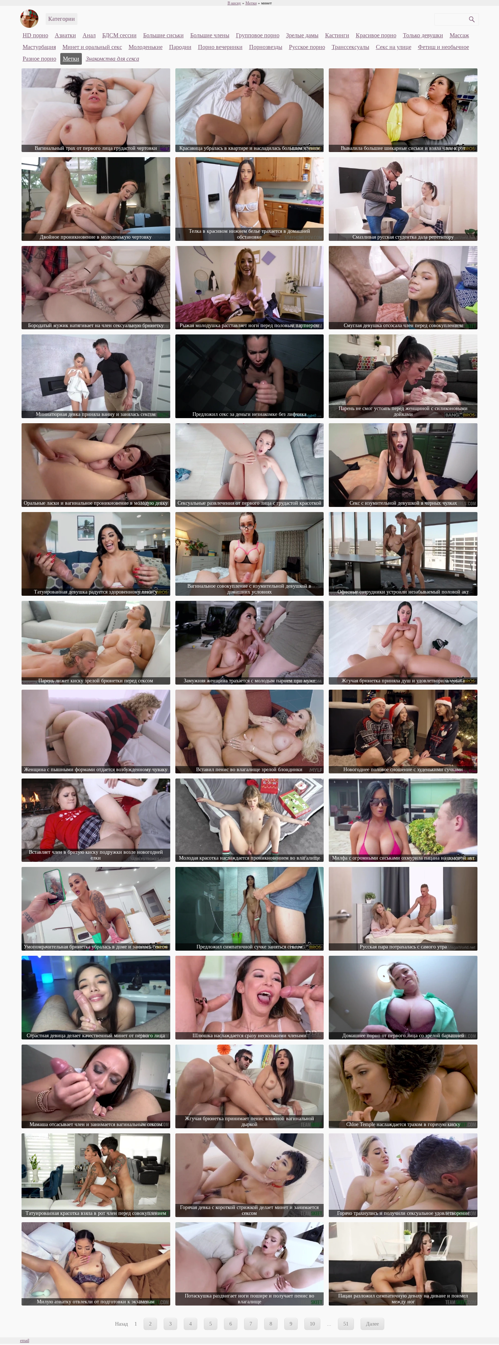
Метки (71, 59)
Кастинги (337, 35)
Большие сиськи (163, 35)
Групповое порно (257, 35)
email (24, 1340)
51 (345, 1324)
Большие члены (209, 35)
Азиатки (65, 35)
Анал (89, 35)
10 (312, 1324)
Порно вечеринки (220, 47)
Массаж (459, 35)
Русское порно (307, 47)
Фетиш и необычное (443, 47)
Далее (372, 1324)
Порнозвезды (265, 47)
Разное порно (39, 59)
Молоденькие (146, 47)
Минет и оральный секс (92, 47)
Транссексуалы (350, 47)
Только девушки (423, 35)
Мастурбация (39, 47)
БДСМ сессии (119, 35)
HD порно (35, 35)
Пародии (180, 47)
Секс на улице (393, 47)
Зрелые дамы (302, 35)
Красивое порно (376, 35)
